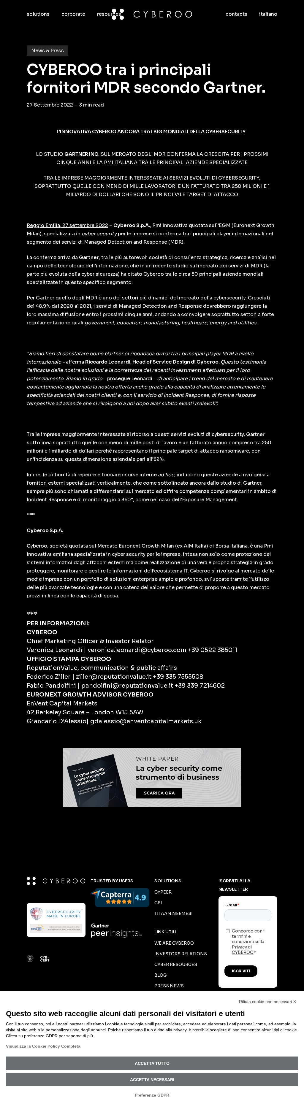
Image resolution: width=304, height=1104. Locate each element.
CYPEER (163, 892)
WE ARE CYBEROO (174, 943)
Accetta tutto (152, 1063)
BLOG (160, 975)
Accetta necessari (152, 1079)
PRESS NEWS (169, 986)
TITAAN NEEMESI (173, 913)
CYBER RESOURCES (175, 964)
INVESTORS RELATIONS (180, 954)
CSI (158, 902)
